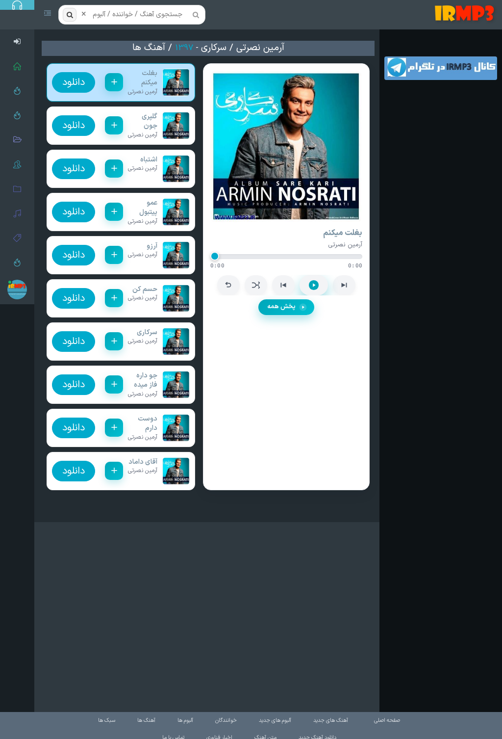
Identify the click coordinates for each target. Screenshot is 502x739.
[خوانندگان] (17, 164)
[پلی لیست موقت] (17, 262)
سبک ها (106, 720)
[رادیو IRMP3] (17, 91)
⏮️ (283, 285)
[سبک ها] (17, 238)
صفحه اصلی (387, 720)
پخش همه (281, 307)
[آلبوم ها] (17, 189)
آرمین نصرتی (260, 48)
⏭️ (344, 285)
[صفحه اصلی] (17, 66)
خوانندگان (226, 720)
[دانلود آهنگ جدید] (466, 14)
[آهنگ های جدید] (17, 115)
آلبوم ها (185, 720)
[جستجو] (69, 15)
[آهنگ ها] (17, 213)
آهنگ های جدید (330, 720)
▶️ (314, 285)
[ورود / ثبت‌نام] (17, 41)
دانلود (73, 82)
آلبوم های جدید (275, 720)
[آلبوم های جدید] (17, 140)
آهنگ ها (148, 48)
